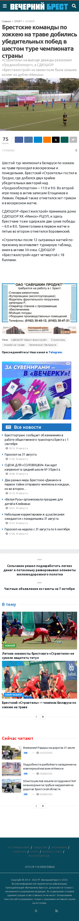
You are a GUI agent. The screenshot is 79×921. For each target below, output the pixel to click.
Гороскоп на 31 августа (20, 454)
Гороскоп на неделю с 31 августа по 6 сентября (37, 529)
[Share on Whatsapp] (64, 140)
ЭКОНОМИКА (59, 847)
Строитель (58, 340)
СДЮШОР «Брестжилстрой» (29, 340)
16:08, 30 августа (18, 473)
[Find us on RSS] (56, 911)
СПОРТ (18, 21)
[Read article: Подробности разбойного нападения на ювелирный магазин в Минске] (11, 769)
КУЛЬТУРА (20, 851)
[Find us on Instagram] (46, 911)
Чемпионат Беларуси (42, 345)
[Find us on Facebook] (20, 911)
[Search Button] (74, 6)
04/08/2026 (45, 794)
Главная (6, 21)
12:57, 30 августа (18, 523)
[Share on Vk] (28, 140)
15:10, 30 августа (18, 493)
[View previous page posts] (36, 716)
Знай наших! (13, 695)
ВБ (26, 752)
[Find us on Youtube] (51, 911)
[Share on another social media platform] (73, 140)
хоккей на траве (14, 345)
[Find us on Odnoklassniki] (30, 911)
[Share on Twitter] (56, 140)
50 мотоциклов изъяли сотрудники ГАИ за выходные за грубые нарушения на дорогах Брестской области (49, 785)
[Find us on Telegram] (41, 911)
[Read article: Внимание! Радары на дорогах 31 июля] (11, 753)
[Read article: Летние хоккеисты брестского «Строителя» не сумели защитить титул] (39, 630)
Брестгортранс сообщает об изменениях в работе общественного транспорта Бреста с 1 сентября (36, 439)
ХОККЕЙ (30, 21)
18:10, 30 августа (18, 448)
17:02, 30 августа (18, 459)
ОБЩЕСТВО (41, 847)
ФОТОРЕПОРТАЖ (38, 856)
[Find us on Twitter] (36, 911)
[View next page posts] (43, 716)
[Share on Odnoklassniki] (47, 140)
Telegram (55, 352)
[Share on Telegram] (38, 140)
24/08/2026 (45, 773)
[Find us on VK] (25, 911)
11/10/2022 (8, 150)
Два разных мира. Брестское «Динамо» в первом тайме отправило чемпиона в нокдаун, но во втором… (37, 484)
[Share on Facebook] (19, 140)
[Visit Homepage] (39, 6)
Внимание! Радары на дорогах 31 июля (49, 747)
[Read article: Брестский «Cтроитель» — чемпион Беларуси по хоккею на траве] (39, 680)
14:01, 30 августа (18, 508)
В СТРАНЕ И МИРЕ (19, 847)
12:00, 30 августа (18, 533)
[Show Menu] (5, 6)
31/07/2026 (45, 752)
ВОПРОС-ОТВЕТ (52, 851)
